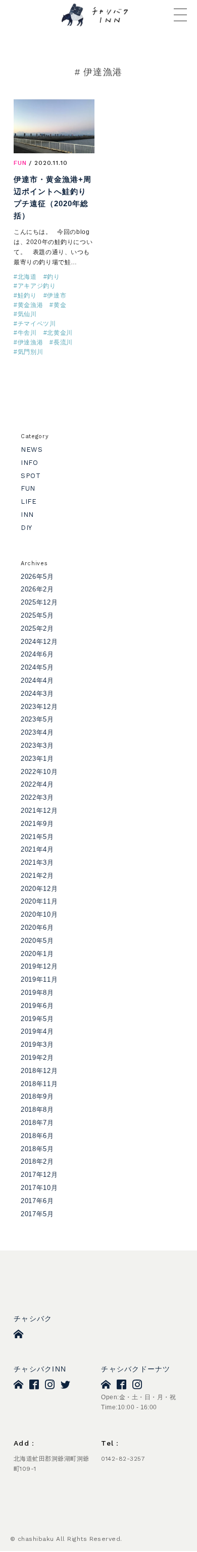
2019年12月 (39, 966)
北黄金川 (60, 332)
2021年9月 (37, 823)
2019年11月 (39, 979)
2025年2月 (37, 628)
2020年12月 (39, 888)
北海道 (27, 276)
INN (27, 514)
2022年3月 (37, 797)
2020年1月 (37, 954)
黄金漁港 (30, 305)
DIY (26, 527)
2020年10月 (39, 914)
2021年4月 (37, 849)
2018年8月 (37, 1109)
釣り (53, 276)
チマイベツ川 (37, 323)
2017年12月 (39, 1174)
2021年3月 (37, 862)
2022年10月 (39, 771)
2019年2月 (37, 1057)
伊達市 (56, 295)
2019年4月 (37, 1031)
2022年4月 (37, 784)
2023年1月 (37, 758)
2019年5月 (37, 1019)
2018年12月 (39, 1071)
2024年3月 (37, 693)
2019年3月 (37, 1044)
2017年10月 (39, 1187)
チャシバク (33, 1319)
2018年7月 (37, 1122)
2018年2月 (37, 1161)
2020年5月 (37, 940)
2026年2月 (37, 589)
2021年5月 (37, 837)
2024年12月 (39, 641)
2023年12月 (39, 706)
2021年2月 (37, 875)
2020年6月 (37, 927)
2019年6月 (37, 1005)
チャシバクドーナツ (135, 1369)
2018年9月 (37, 1096)
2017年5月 (37, 1214)
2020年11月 (39, 901)
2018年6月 (37, 1136)
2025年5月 (37, 615)
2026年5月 (37, 576)
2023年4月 (37, 732)
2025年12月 (39, 602)
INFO (29, 462)
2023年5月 (37, 719)
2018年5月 (37, 1149)
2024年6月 (37, 654)
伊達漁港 (30, 342)
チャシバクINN (40, 1369)
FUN (20, 162)
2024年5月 (37, 667)
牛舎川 (27, 332)
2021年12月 (39, 810)
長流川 (63, 342)
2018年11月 (39, 1084)
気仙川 (27, 314)
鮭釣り (27, 295)
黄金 (60, 305)
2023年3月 (37, 745)
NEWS (32, 449)
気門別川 (30, 351)
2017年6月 (37, 1201)
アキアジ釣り (37, 285)
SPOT (31, 476)
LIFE (29, 501)
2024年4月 (37, 680)
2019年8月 (37, 992)
